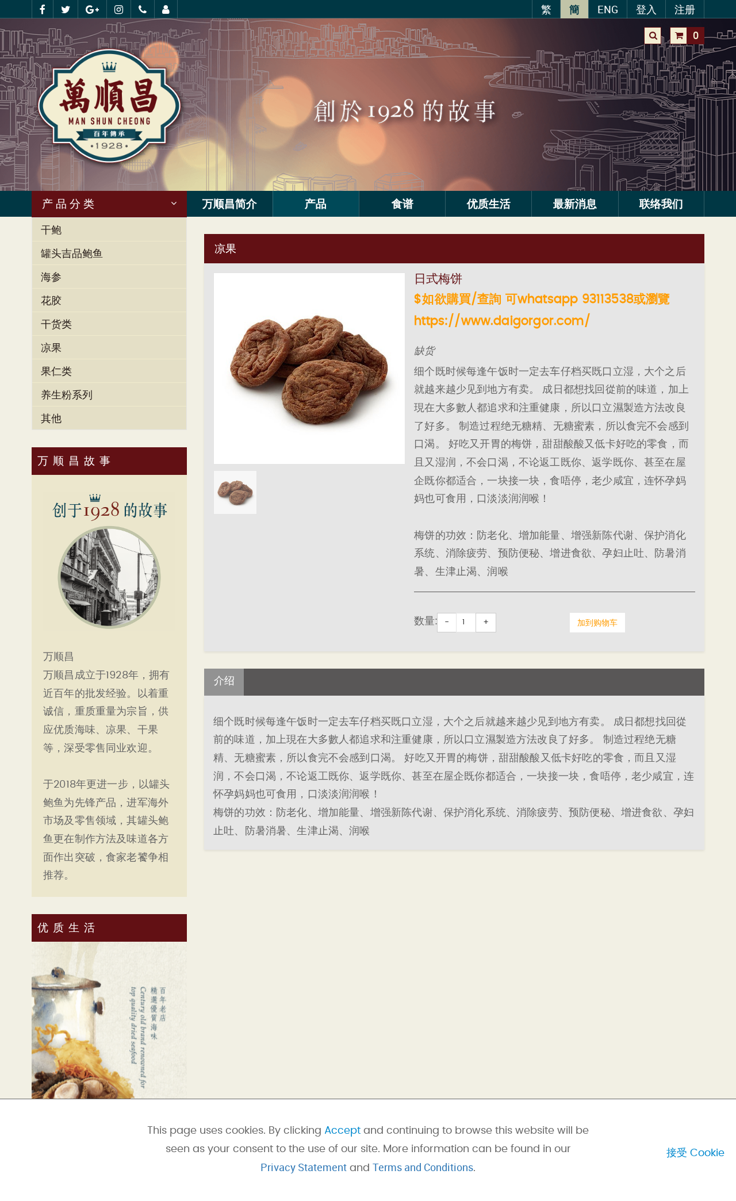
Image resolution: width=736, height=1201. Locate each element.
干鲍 (51, 229)
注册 (684, 9)
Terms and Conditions (423, 1167)
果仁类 (56, 371)
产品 (316, 203)
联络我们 (661, 203)
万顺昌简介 (229, 203)
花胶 (51, 300)
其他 (51, 418)
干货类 (56, 324)
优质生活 (489, 203)
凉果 (51, 347)
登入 (646, 9)
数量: (426, 621)
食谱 (402, 203)
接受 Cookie (695, 1153)
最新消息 (575, 203)
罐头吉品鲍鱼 (72, 253)
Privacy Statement (303, 1167)
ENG (607, 9)
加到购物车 (597, 622)
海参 (51, 276)
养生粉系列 (67, 394)
